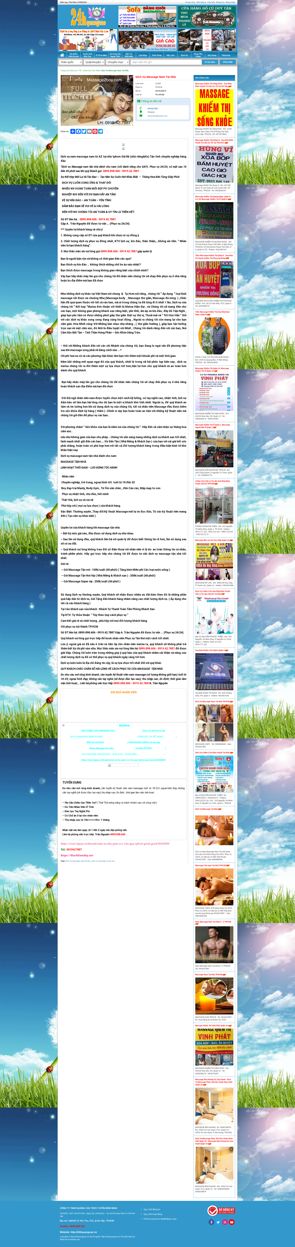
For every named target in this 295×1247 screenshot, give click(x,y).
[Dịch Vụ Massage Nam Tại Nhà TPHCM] (214, 723)
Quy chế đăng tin (152, 1209)
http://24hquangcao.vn (84, 1232)
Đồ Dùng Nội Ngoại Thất (115, 55)
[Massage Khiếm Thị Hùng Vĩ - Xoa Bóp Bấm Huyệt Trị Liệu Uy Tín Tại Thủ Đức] (214, 165)
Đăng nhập (230, 2)
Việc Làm (170, 55)
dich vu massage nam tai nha (78, 861)
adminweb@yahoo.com (157, 116)
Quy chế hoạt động (153, 1214)
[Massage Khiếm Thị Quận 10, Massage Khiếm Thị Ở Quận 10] (214, 393)
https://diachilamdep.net (77, 855)
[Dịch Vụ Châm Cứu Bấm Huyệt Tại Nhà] (214, 775)
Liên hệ (210, 2)
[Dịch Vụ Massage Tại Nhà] (214, 831)
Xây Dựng (212, 55)
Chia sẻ (65, 131)
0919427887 (153, 109)
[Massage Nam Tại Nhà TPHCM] (214, 997)
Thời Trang (156, 55)
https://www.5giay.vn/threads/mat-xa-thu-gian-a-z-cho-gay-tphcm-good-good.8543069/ (115, 843)
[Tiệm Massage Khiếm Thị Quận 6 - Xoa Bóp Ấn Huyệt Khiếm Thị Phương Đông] (214, 280)
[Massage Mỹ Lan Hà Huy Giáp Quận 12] (214, 562)
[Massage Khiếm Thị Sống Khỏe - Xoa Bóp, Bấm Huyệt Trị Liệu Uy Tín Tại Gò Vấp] (214, 108)
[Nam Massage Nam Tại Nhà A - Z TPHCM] (214, 945)
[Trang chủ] (62, 54)
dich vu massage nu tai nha (103, 861)
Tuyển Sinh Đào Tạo (87, 55)
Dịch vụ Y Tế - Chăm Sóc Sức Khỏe (85, 71)
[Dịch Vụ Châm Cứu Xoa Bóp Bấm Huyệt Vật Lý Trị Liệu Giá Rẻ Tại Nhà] (214, 616)
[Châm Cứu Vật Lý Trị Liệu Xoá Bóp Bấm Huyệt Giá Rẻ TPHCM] (214, 506)
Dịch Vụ (184, 55)
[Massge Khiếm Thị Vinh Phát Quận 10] (214, 1048)
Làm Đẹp (143, 55)
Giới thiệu (200, 2)
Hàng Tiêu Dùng (198, 55)
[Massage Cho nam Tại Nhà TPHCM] (214, 887)
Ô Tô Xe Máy (101, 55)
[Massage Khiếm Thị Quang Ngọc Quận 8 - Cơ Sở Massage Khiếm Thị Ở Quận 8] (214, 221)
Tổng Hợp (226, 55)
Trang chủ (189, 2)
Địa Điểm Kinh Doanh (74, 55)
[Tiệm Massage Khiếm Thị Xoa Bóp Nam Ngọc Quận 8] (214, 336)
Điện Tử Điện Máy (129, 55)
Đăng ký (219, 2)
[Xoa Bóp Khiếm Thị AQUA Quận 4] (214, 672)
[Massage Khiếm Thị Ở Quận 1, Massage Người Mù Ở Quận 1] (214, 449)
